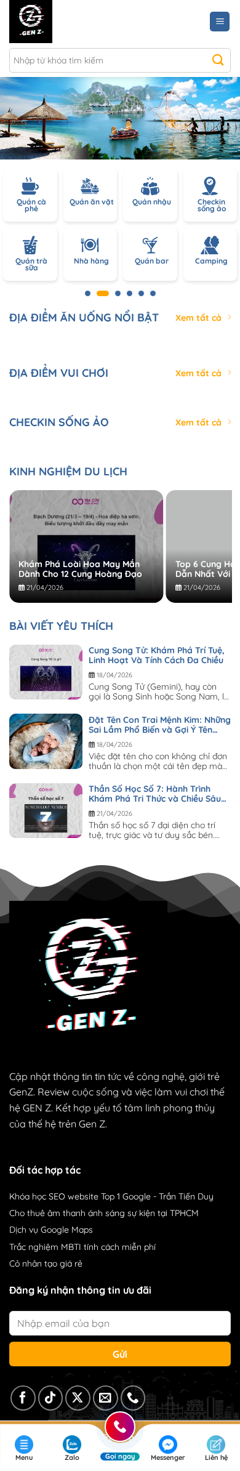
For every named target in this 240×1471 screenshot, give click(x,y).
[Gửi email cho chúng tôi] (105, 1398)
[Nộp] (218, 60)
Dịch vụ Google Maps (51, 1229)
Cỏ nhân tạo (33, 1263)
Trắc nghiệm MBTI (45, 1246)
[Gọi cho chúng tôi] (133, 1398)
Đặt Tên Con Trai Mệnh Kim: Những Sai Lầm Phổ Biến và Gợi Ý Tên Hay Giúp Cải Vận (160, 725)
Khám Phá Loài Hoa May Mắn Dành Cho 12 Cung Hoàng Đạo (80, 569)
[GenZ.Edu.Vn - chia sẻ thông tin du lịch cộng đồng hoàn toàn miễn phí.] (63, 21)
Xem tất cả (198, 317)
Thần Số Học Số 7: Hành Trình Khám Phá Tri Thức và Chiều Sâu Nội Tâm (155, 794)
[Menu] (220, 22)
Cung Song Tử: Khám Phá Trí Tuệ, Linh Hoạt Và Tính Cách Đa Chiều (157, 655)
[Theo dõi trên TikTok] (50, 1398)
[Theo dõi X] (77, 1398)
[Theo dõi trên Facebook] (23, 1398)
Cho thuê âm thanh (47, 1213)
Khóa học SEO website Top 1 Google (80, 1196)
